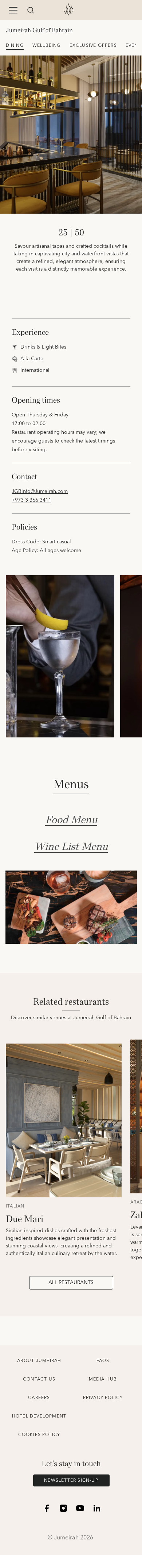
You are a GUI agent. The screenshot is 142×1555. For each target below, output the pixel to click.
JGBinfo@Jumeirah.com (40, 491)
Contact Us (39, 1379)
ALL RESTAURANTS (71, 1282)
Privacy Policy (103, 1398)
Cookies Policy (39, 1435)
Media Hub (103, 1379)
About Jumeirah (39, 1361)
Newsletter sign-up (71, 1480)
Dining (15, 45)
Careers (39, 1398)
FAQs (103, 1361)
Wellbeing (46, 45)
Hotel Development (39, 1416)
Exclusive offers (93, 45)
